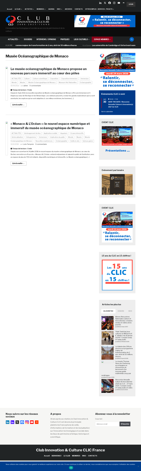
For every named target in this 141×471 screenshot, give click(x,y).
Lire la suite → (18, 105)
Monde (14, 82)
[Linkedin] (12, 422)
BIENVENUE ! (57, 456)
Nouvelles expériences (44, 141)
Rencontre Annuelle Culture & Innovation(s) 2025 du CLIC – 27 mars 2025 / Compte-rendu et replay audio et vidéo (124, 384)
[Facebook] (109, 3)
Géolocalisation (17, 137)
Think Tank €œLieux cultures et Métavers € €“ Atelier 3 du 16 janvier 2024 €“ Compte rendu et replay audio (124, 336)
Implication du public (57, 137)
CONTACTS (79, 9)
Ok (71, 468)
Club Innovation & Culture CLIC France (70, 450)
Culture (27, 78)
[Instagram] (114, 3)
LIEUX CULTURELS (81, 39)
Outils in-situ (74, 141)
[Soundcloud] (123, 3)
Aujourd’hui (108, 311)
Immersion (85, 78)
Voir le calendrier (107, 111)
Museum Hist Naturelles (68, 82)
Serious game (88, 141)
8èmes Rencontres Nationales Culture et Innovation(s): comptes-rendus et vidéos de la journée (124, 321)
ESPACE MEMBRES (101, 39)
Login (131, 4)
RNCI (58, 9)
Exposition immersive (69, 78)
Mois (130, 311)
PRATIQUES (64, 39)
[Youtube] (119, 3)
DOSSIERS (28, 39)
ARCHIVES (68, 9)
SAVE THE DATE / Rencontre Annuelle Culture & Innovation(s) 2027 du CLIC (120, 104)
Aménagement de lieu (32, 133)
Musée (22, 82)
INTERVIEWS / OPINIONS (46, 39)
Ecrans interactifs (76, 133)
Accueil (9, 9)
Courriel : (99, 419)
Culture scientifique (40, 78)
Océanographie (85, 82)
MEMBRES (40, 9)
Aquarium (63, 133)
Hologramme (31, 137)
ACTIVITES (28, 9)
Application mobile (50, 133)
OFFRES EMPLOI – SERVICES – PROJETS (98, 9)
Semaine (121, 311)
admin (25, 86)
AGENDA (51, 9)
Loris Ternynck (28, 144)
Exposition (54, 78)
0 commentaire (35, 86)
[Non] (138, 466)
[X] (105, 3)
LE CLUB (17, 9)
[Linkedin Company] (100, 3)
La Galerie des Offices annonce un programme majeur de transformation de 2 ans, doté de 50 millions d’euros (124, 351)
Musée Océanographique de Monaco (42, 82)
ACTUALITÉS (13, 39)
